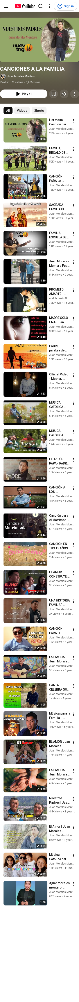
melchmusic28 (58, 298)
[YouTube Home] (24, 6)
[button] (39, 40)
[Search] (40, 6)
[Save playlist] (53, 94)
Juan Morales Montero (21, 76)
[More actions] (74, 94)
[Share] (64, 94)
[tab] (8, 110)
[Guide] (6, 6)
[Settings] (49, 6)
